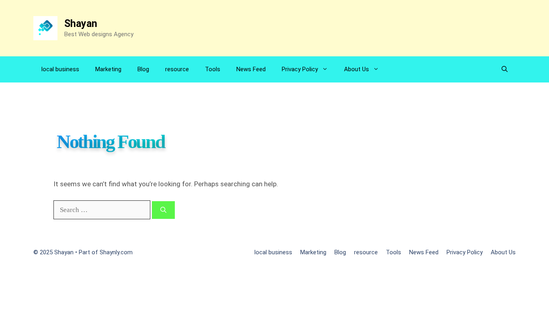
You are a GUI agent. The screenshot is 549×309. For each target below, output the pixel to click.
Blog (143, 69)
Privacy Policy (300, 69)
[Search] (163, 210)
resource (177, 69)
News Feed (251, 69)
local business (60, 69)
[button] (505, 69)
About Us (356, 69)
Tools (212, 69)
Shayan (80, 23)
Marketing (108, 69)
